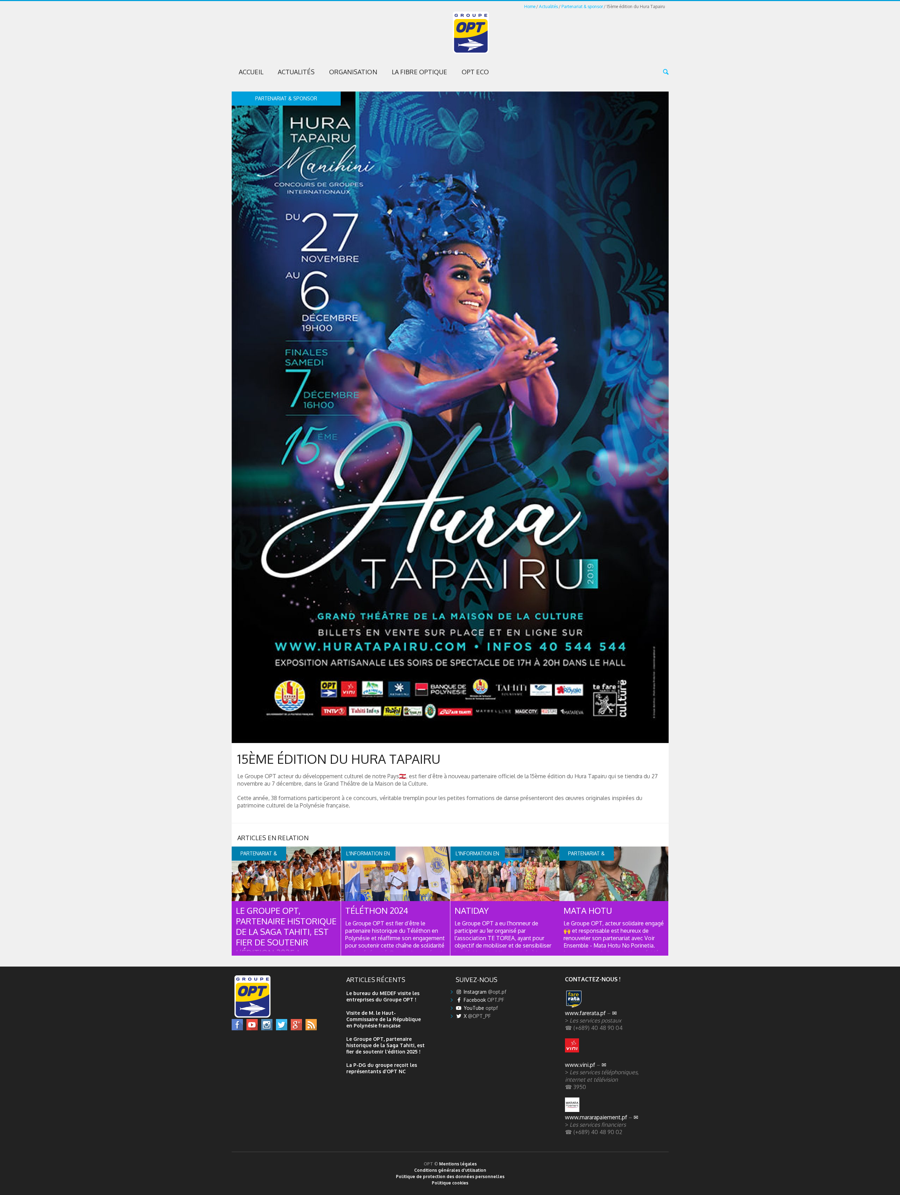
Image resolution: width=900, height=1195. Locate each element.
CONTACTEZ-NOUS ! (593, 979)
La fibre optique (419, 72)
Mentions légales (458, 1163)
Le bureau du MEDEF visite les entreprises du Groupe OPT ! (382, 996)
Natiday (472, 910)
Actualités (548, 6)
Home (529, 6)
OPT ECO (475, 72)
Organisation (353, 72)
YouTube (480, 1008)
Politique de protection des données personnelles (450, 1176)
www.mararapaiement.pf (596, 1117)
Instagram (484, 992)
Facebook (483, 1000)
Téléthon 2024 (376, 910)
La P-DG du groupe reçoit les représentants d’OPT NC (381, 1068)
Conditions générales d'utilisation (450, 1170)
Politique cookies (450, 1182)
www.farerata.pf (585, 1013)
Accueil (251, 72)
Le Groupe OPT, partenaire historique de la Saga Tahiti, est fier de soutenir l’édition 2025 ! (286, 931)
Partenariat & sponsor (582, 6)
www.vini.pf (580, 1064)
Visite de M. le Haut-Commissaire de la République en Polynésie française (383, 1019)
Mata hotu (588, 910)
